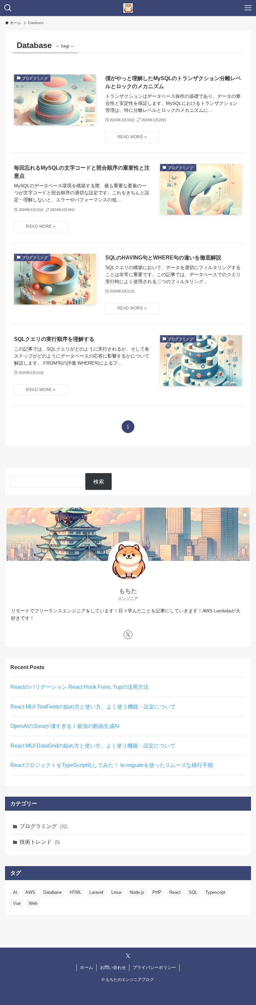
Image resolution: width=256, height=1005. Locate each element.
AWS (30, 892)
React (175, 892)
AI (15, 892)
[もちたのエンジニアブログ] (128, 8)
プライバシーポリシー (154, 967)
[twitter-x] (128, 634)
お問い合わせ (113, 967)
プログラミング (43, 826)
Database (52, 892)
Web (33, 903)
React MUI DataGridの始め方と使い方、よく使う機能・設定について (92, 746)
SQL (193, 892)
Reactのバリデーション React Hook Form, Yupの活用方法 (79, 687)
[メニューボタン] (248, 8)
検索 (98, 481)
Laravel (96, 892)
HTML (75, 892)
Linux (116, 892)
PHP (156, 892)
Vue (17, 903)
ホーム (86, 967)
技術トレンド (40, 842)
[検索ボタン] (8, 8)
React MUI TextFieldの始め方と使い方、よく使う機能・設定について (93, 707)
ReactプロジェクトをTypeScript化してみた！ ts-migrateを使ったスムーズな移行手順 (111, 765)
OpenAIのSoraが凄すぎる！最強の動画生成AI (64, 726)
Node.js (137, 892)
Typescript (215, 892)
